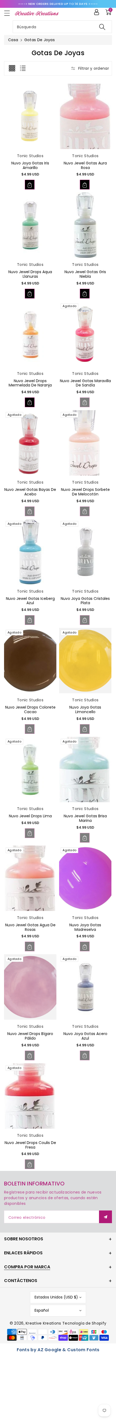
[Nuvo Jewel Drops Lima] (30, 769)
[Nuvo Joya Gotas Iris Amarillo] (30, 116)
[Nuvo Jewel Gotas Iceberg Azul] (30, 552)
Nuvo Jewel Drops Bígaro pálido (30, 1036)
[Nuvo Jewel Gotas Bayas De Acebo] (30, 443)
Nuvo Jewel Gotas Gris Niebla (85, 274)
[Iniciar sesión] (97, 12)
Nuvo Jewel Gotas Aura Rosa (85, 165)
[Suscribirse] (105, 1216)
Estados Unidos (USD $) (56, 1297)
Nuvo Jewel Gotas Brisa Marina (85, 818)
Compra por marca (27, 1267)
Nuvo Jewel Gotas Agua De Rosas (30, 927)
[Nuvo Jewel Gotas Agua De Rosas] (30, 878)
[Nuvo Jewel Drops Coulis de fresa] (30, 1096)
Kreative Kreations (43, 1323)
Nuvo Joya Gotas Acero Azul (85, 1036)
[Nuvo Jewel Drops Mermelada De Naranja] (30, 334)
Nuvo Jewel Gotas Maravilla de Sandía (85, 383)
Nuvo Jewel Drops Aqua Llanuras (30, 274)
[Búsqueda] (102, 27)
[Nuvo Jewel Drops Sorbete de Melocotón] (85, 443)
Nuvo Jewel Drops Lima (30, 816)
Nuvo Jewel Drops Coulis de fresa (30, 1145)
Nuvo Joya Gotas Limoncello (85, 709)
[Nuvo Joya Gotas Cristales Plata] (85, 552)
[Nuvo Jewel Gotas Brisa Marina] (85, 769)
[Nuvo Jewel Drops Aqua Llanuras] (30, 225)
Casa (13, 40)
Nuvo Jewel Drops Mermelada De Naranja (30, 383)
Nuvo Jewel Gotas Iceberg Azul (30, 601)
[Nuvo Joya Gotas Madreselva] (85, 878)
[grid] (12, 68)
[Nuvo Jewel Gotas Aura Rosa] (85, 116)
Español (42, 1310)
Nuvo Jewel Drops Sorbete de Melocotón (85, 492)
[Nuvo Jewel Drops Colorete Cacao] (30, 660)
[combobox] (62, 27)
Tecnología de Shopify (84, 1323)
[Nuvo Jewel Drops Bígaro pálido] (30, 987)
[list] (23, 68)
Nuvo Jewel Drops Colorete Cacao (30, 709)
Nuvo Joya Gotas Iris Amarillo (30, 165)
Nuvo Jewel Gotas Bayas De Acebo (30, 492)
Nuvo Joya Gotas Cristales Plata (85, 601)
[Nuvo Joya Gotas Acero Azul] (85, 987)
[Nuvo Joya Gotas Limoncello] (85, 660)
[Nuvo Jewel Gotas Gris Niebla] (85, 225)
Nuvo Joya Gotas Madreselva (85, 927)
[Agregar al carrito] (30, 184)
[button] (9, 13)
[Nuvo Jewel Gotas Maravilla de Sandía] (85, 334)
